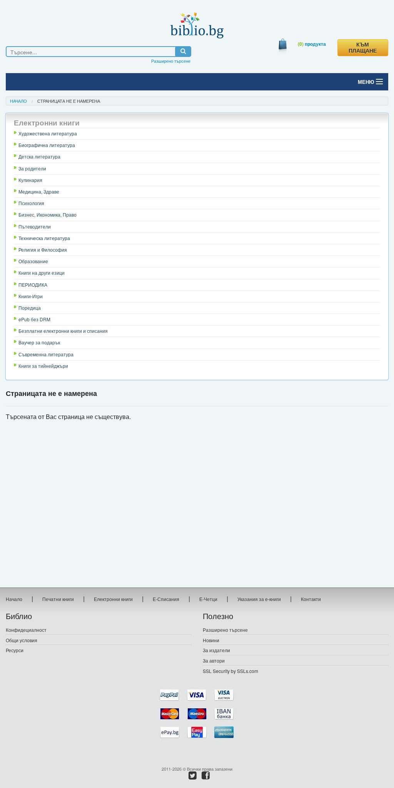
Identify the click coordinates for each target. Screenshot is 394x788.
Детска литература (39, 156)
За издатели (216, 650)
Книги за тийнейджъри (43, 365)
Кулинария (30, 180)
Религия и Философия (42, 249)
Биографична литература (46, 145)
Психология (31, 203)
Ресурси (14, 650)
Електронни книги (113, 599)
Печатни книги (58, 599)
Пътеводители (34, 226)
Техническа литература (44, 238)
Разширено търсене (170, 61)
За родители (32, 168)
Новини (211, 640)
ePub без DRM (34, 319)
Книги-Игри (30, 296)
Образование (33, 261)
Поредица (29, 307)
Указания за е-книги (259, 599)
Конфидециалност (26, 629)
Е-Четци (208, 599)
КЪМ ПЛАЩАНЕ (363, 48)
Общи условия (21, 640)
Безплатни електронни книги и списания (63, 330)
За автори (214, 660)
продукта (312, 43)
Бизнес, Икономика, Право (47, 214)
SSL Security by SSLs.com (230, 671)
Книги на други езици (41, 272)
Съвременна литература (45, 354)
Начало (18, 101)
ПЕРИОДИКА (32, 284)
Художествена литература (47, 133)
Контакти (311, 599)
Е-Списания (166, 599)
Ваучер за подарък (39, 342)
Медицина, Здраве (38, 191)
